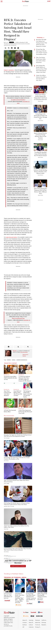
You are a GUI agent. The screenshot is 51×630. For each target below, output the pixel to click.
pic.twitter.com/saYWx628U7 (18, 99)
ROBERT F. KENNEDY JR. (22, 359)
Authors (25, 625)
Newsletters (44, 625)
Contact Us (25, 622)
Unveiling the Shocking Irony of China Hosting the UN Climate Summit (40, 153)
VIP (23, 627)
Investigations (32, 620)
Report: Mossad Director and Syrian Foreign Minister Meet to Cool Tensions (40, 135)
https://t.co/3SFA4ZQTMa (18, 318)
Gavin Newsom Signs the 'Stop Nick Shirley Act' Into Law (8, 596)
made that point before (11, 237)
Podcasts (37, 620)
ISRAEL (13, 359)
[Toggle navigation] (1, 1)
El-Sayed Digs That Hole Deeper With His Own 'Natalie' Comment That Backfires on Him (17, 458)
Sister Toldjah (6, 483)
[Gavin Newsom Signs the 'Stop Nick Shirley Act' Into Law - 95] (9, 585)
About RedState (25, 620)
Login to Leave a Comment (18, 566)
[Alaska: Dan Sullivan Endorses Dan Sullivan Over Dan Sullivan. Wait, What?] (18, 516)
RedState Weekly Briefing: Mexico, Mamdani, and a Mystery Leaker (40, 171)
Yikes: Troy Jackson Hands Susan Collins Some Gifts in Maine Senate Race (16, 481)
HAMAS (8, 359)
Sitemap (43, 622)
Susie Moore (40, 175)
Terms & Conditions (38, 625)
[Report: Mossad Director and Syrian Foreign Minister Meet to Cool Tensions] (40, 127)
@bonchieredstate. (24, 352)
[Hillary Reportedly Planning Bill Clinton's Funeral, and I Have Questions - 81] (42, 585)
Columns (31, 627)
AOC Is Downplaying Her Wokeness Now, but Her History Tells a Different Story (40, 191)
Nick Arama (6, 460)
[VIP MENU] (48, 1)
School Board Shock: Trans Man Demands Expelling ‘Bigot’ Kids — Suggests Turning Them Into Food (19, 598)
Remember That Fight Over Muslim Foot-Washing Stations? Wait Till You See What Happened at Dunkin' (18, 435)
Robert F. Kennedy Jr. (9, 70)
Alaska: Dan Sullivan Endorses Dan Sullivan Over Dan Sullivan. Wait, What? (16, 526)
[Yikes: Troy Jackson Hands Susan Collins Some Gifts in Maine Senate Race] (18, 471)
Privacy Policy (38, 627)
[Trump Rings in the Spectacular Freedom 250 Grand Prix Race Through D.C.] (40, 108)
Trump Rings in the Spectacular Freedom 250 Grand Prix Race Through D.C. (40, 116)
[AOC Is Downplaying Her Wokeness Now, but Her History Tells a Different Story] (40, 183)
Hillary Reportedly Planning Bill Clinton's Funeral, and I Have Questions (42, 596)
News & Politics (32, 622)
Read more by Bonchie (25, 355)
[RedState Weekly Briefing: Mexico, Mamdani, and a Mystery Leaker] (40, 164)
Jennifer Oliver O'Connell (9, 506)
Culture (31, 625)
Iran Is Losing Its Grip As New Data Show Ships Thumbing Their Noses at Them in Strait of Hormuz (17, 549)
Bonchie (7, 42)
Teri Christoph (6, 438)
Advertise (37, 622)
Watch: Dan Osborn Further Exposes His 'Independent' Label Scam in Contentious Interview (40, 97)
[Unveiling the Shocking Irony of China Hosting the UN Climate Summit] (40, 147)
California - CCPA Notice (44, 620)
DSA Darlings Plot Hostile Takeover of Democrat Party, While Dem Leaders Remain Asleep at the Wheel (17, 503)
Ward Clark (6, 529)
